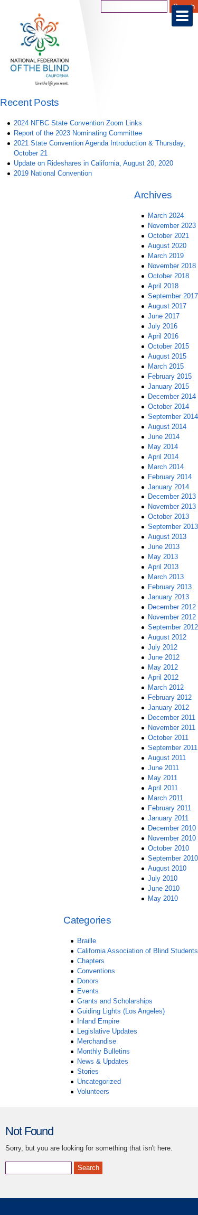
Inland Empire (98, 1021)
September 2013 (173, 527)
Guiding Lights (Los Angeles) (121, 1011)
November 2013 (172, 506)
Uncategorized (99, 1081)
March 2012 (166, 687)
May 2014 (163, 447)
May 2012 (163, 667)
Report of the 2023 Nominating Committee (78, 133)
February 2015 (170, 376)
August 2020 (167, 246)
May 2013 (163, 557)
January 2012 (168, 707)
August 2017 (167, 306)
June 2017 (164, 316)
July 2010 (162, 878)
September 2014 (173, 417)
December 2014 (172, 396)
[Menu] (182, 15)
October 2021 (168, 236)
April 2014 (163, 457)
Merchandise (96, 1041)
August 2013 (167, 537)
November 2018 (172, 266)
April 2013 (163, 567)
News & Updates (102, 1061)
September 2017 (173, 296)
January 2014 (168, 487)
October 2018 (168, 276)
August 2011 (167, 758)
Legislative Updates (107, 1031)
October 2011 (168, 738)
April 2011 (163, 788)
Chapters (91, 961)
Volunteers (93, 1091)
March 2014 (166, 467)
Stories (88, 1071)
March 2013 (166, 577)
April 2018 (163, 286)
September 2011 (172, 748)
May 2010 (163, 898)
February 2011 (169, 808)
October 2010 (168, 848)
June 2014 (164, 437)
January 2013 (168, 597)
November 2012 (172, 617)
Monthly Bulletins (103, 1051)
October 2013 (168, 516)
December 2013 (172, 496)
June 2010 (164, 888)
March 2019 (166, 256)
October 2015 (168, 346)
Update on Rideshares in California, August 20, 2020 (93, 163)
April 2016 (163, 336)
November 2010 (172, 838)
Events (88, 991)
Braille (86, 941)
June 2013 (164, 547)
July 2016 (162, 326)
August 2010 (167, 868)
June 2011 (163, 768)
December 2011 (171, 717)
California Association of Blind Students (137, 951)
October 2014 (168, 406)
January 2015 (168, 386)
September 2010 (173, 858)
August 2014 (167, 427)
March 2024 (166, 216)
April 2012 (163, 677)
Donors (88, 981)
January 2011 (168, 818)
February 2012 (170, 697)
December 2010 (172, 828)
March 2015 (166, 366)
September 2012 (173, 627)
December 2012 (172, 607)
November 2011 (171, 728)
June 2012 (164, 657)
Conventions (96, 971)
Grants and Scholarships (115, 1001)
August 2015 (167, 356)
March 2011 (165, 798)
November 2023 (172, 226)
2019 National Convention (53, 173)
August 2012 (167, 637)
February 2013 (170, 587)
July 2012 (162, 647)
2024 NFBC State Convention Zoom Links (78, 123)
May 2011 (162, 778)
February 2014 (170, 477)
